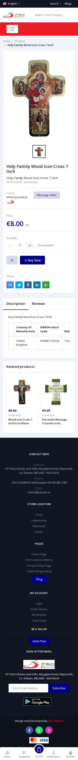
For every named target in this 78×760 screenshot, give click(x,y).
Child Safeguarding (39, 571)
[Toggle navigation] (12, 29)
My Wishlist (39, 615)
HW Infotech (55, 721)
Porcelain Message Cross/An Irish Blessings (54, 421)
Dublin (39, 532)
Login (39, 603)
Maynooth (39, 526)
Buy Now (34, 260)
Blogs (68, 3)
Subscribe (58, 688)
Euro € (54, 3)
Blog (39, 579)
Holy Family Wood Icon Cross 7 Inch (30, 45)
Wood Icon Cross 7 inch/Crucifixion (20, 421)
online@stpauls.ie (39, 492)
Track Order (39, 620)
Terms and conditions (39, 560)
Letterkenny (39, 520)
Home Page (39, 554)
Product (20, 41)
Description (15, 303)
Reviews (38, 303)
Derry (39, 514)
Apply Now (39, 641)
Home (7, 41)
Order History (39, 609)
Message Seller (47, 195)
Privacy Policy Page (39, 565)
